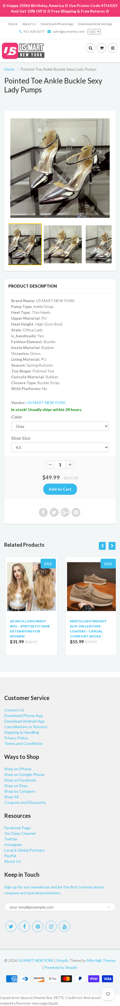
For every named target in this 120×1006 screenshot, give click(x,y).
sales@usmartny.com (68, 31)
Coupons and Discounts (25, 802)
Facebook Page (17, 827)
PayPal (10, 855)
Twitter (11, 839)
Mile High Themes (101, 960)
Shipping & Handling (21, 732)
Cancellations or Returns (25, 726)
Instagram (13, 844)
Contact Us (14, 710)
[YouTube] (64, 926)
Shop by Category (19, 791)
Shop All (11, 796)
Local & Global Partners (24, 850)
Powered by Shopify (61, 967)
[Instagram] (51, 926)
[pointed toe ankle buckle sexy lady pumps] (60, 168)
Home (13, 24)
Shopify (62, 960)
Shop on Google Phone (24, 774)
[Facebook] (24, 926)
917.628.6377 (34, 31)
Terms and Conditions (23, 743)
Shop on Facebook (20, 780)
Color (16, 416)
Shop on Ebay (16, 785)
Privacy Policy (16, 737)
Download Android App (95, 24)
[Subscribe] (109, 907)
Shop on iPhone (18, 768)
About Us (29, 24)
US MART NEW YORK (46, 402)
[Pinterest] (37, 926)
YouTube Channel (19, 833)
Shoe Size (20, 438)
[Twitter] (10, 926)
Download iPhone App (57, 24)
